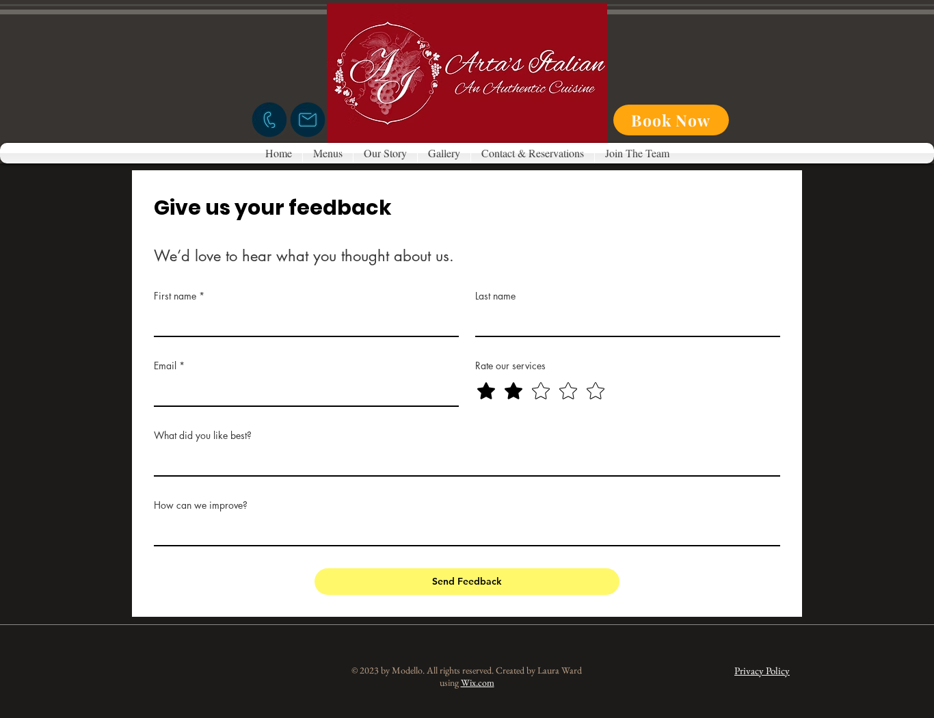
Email (169, 365)
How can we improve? (201, 504)
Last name (495, 295)
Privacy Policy (762, 670)
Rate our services (510, 365)
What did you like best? (203, 435)
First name (179, 295)
